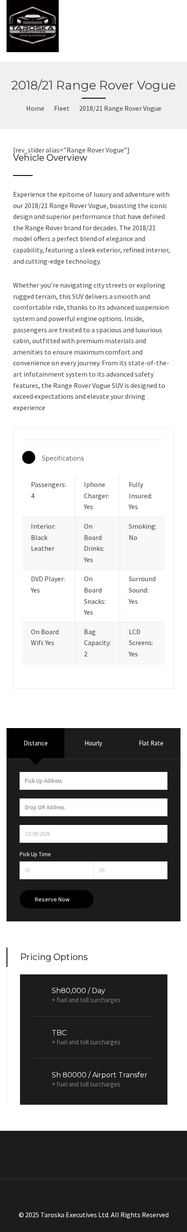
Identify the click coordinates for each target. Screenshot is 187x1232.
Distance (35, 743)
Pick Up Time (35, 854)
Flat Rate (151, 743)
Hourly (93, 743)
